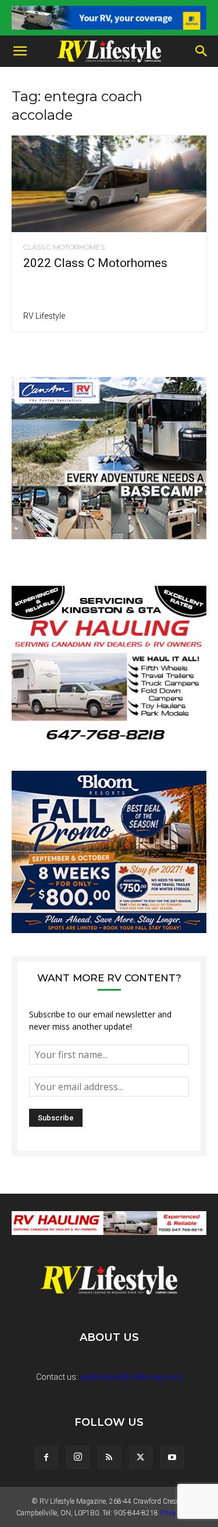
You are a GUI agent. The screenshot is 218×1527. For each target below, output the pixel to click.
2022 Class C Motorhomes (95, 263)
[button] (19, 51)
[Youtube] (172, 1457)
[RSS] (109, 1457)
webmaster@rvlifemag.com (131, 1377)
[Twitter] (140, 1457)
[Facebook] (46, 1457)
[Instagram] (78, 1457)
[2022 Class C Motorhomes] (109, 184)
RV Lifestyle (44, 316)
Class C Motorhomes (64, 247)
